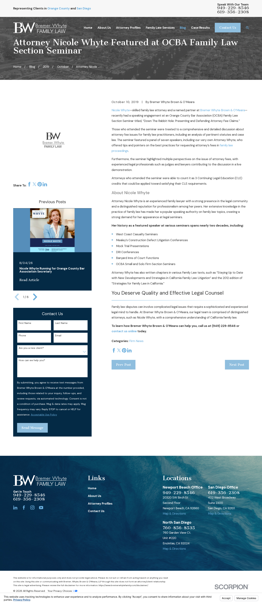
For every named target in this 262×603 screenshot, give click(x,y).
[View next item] (35, 297)
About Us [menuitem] (104, 28)
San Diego (84, 8)
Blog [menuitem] (183, 28)
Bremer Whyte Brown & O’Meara (222, 110)
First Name (25, 323)
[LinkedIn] (15, 508)
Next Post (236, 365)
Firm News (136, 341)
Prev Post (123, 365)
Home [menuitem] (88, 28)
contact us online (124, 331)
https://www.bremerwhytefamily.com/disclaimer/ (123, 585)
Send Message (32, 428)
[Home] (39, 27)
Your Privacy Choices (60, 590)
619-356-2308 (233, 12)
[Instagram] (32, 508)
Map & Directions (174, 513)
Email (58, 335)
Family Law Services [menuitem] (160, 28)
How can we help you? (32, 360)
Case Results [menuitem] (200, 28)
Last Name (61, 323)
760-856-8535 (179, 528)
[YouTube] (41, 508)
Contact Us (227, 28)
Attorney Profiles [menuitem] (128, 28)
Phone (22, 335)
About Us (94, 496)
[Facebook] (24, 508)
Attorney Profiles (100, 504)
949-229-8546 (233, 8)
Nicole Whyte (121, 110)
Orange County (58, 8)
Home (92, 488)
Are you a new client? (31, 348)
